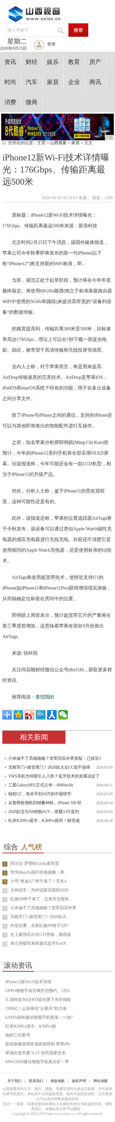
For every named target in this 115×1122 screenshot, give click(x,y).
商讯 (95, 82)
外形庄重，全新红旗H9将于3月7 (39, 925)
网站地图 (100, 1081)
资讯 (10, 62)
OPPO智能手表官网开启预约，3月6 (37, 991)
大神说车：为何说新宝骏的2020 (39, 890)
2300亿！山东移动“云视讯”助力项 (36, 1008)
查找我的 (44, 696)
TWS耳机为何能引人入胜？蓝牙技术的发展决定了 (54, 776)
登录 (51, 44)
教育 (74, 62)
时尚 (10, 82)
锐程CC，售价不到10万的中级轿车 (39, 794)
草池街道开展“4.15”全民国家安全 (35, 1053)
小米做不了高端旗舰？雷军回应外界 (43, 908)
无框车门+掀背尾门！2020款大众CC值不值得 (49, 767)
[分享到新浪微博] (29, 714)
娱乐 (53, 62)
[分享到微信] (63, 714)
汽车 (31, 82)
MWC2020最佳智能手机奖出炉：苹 (37, 1062)
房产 (95, 62)
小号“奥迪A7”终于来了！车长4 (38, 881)
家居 (53, 82)
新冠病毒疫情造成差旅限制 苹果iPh (37, 1044)
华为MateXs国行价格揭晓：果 (37, 872)
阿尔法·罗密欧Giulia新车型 (34, 863)
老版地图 (57, 1081)
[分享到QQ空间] (18, 714)
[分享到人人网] (52, 714)
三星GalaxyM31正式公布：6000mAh (40, 785)
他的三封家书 (17, 1035)
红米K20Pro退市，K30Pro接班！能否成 (44, 820)
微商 (31, 102)
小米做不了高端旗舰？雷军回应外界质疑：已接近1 (54, 758)
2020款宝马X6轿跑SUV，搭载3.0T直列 (43, 811)
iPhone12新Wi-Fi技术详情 (28, 982)
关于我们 (14, 1081)
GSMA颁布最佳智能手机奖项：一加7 (39, 1017)
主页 (41, 143)
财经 (31, 62)
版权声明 (79, 1081)
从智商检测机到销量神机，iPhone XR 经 (44, 803)
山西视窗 (58, 143)
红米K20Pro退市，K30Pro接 (30, 1026)
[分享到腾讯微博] (40, 714)
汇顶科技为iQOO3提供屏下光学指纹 (38, 999)
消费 (10, 102)
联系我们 (36, 1081)
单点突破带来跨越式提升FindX (38, 943)
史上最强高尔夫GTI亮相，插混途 (40, 934)
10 (5, 944)
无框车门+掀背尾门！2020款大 (38, 917)
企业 (74, 82)
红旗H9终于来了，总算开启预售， (41, 899)
